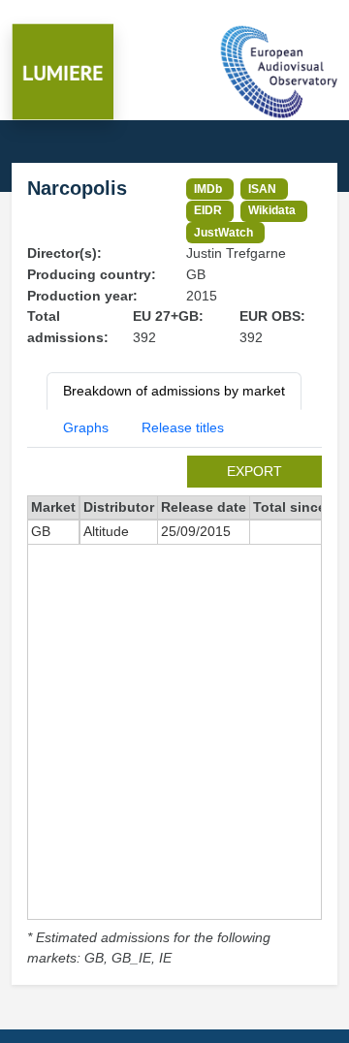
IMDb (208, 188)
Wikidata (272, 210)
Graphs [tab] (86, 427)
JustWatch (223, 232)
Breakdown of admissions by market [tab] (174, 390)
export (254, 471)
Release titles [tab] (183, 427)
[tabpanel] (174, 712)
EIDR (208, 210)
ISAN (262, 188)
